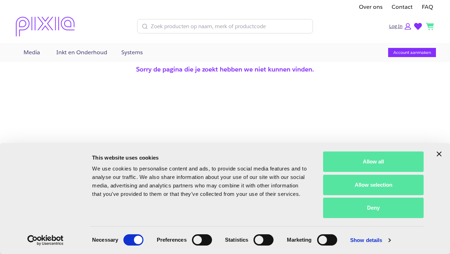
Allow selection (373, 185)
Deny (373, 208)
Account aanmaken (412, 52)
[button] (400, 26)
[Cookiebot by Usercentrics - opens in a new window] (45, 240)
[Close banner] (439, 153)
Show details (366, 240)
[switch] (202, 240)
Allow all (373, 162)
